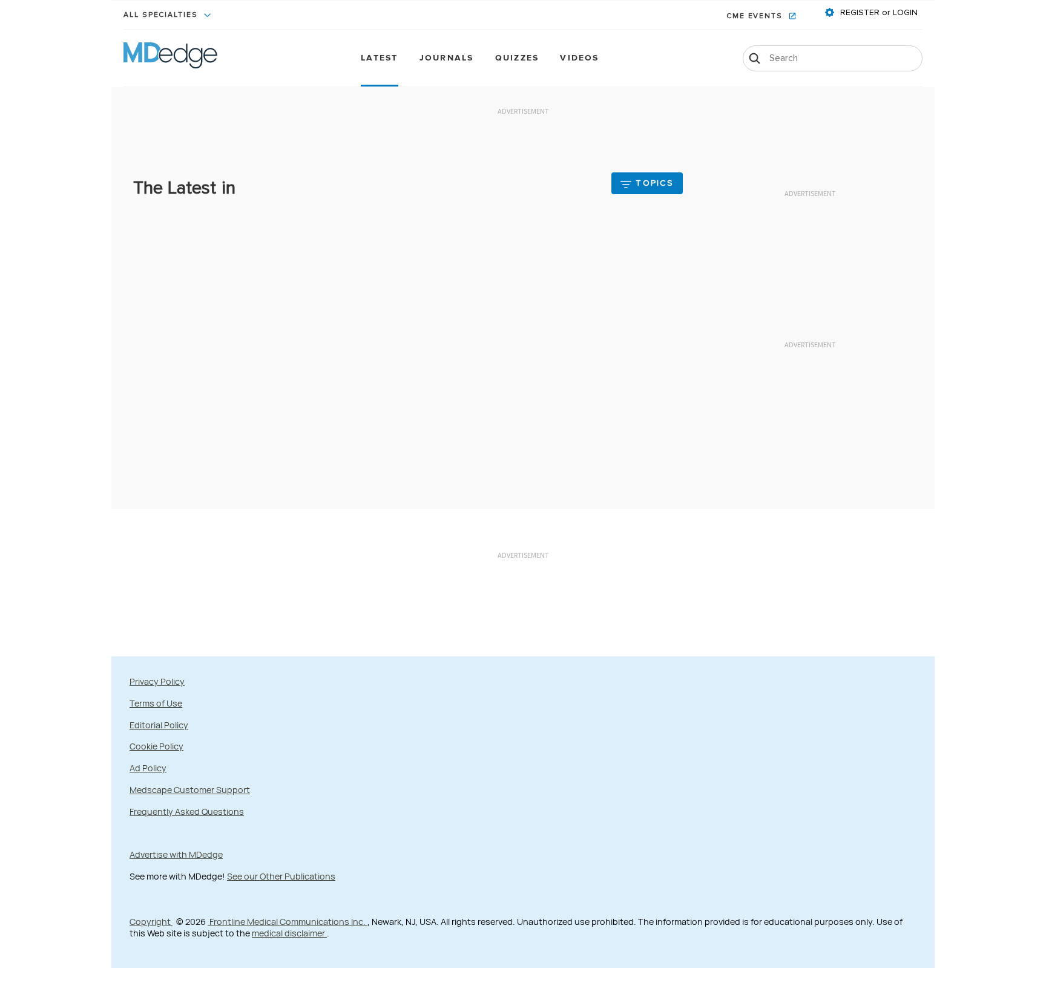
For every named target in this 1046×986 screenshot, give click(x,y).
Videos (579, 58)
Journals (446, 58)
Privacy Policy (157, 681)
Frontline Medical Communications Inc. (287, 921)
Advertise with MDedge (176, 854)
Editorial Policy (159, 725)
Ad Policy (148, 768)
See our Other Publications (281, 876)
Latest (379, 58)
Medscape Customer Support (190, 789)
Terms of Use (156, 703)
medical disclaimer (289, 933)
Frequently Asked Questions (187, 811)
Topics (655, 183)
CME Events (756, 16)
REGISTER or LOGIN (878, 12)
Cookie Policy (156, 746)
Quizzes (517, 58)
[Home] (170, 58)
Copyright (151, 921)
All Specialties (162, 15)
